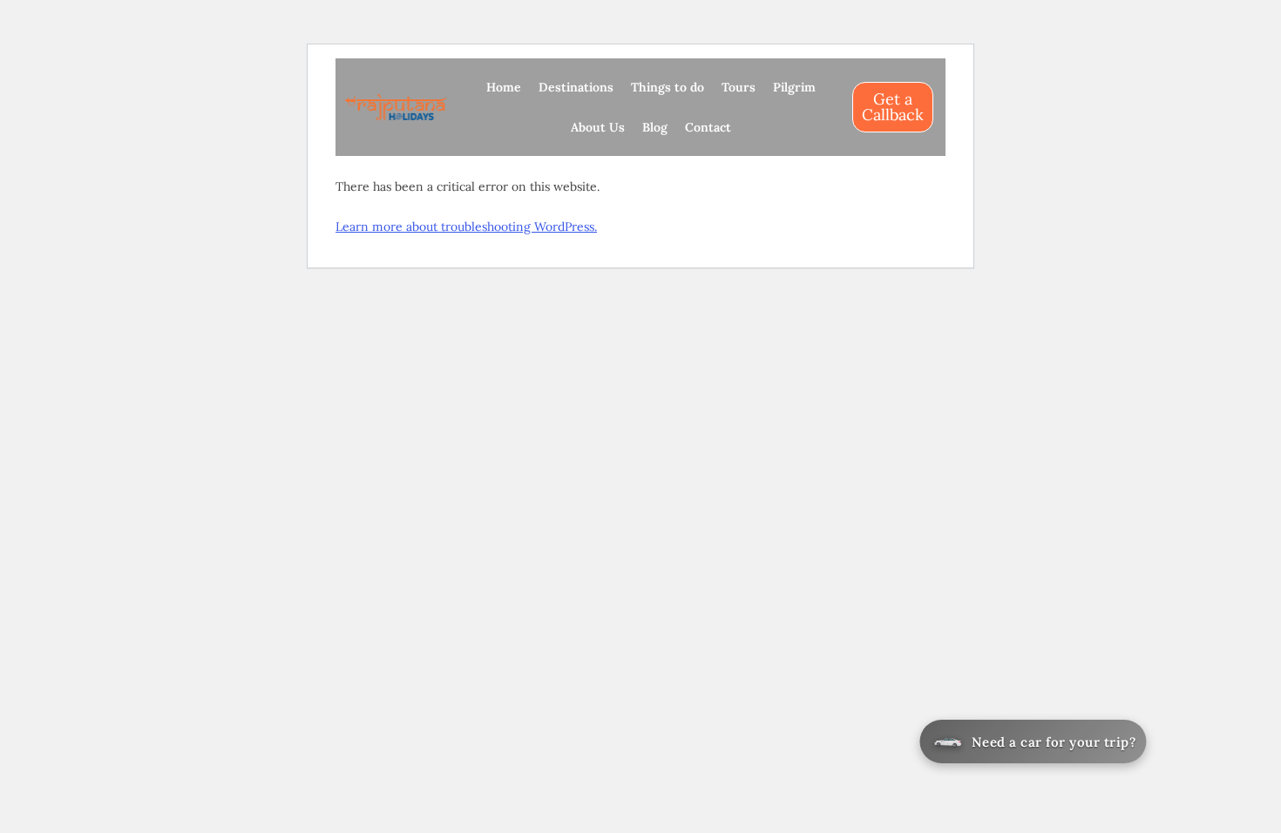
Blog (655, 127)
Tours (739, 87)
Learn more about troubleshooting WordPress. (466, 226)
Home (503, 87)
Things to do (667, 87)
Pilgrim (794, 87)
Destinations (576, 87)
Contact (708, 127)
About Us (598, 127)
